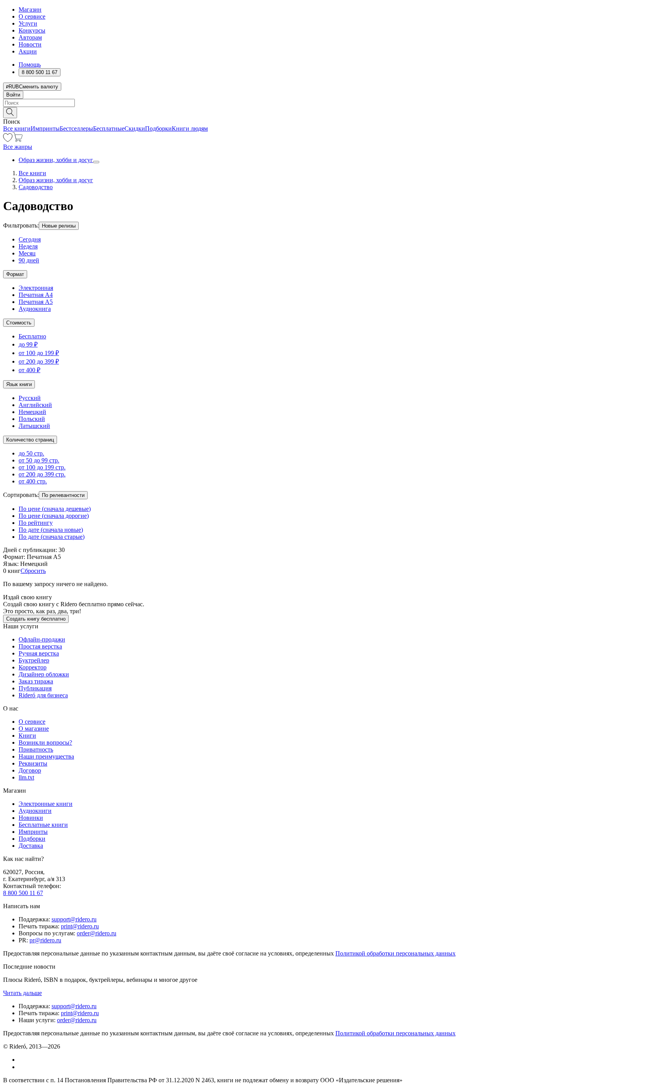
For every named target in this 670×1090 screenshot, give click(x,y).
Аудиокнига (35, 308)
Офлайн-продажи (42, 639)
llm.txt (26, 777)
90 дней (29, 260)
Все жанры (17, 146)
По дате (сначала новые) (51, 529)
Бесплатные (108, 128)
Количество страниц (30, 440)
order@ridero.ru (96, 933)
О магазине (34, 728)
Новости (30, 44)
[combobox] (335, 103)
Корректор (33, 667)
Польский (32, 419)
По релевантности (63, 495)
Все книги (17, 128)
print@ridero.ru (80, 926)
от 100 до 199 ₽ (39, 353)
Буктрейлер (34, 660)
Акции (28, 51)
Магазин (30, 9)
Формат (15, 274)
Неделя (28, 246)
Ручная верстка (39, 653)
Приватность (36, 749)
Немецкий (32, 412)
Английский (35, 405)
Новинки (31, 817)
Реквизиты (33, 763)
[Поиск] (10, 112)
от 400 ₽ (29, 370)
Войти (13, 95)
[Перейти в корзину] (17, 139)
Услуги (28, 23)
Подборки (158, 128)
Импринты (45, 128)
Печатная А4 (36, 294)
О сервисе (32, 16)
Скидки (134, 128)
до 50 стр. (31, 453)
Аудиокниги (35, 810)
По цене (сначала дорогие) (54, 515)
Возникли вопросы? (45, 742)
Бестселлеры (76, 128)
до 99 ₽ (28, 344)
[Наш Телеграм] (22, 1067)
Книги (27, 735)
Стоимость (18, 323)
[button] (335, 112)
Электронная (36, 288)
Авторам (30, 37)
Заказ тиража (36, 681)
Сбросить (33, 570)
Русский (30, 398)
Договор (30, 770)
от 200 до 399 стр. (42, 474)
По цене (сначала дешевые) (55, 508)
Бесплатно (32, 336)
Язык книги (19, 384)
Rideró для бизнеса (43, 695)
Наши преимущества (46, 756)
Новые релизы (59, 226)
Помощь (30, 64)
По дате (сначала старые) (52, 536)
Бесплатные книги (43, 824)
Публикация (35, 688)
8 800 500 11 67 (23, 893)
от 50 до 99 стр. (39, 460)
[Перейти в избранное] (7, 139)
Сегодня (30, 239)
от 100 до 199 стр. (42, 467)
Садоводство (36, 187)
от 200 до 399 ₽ (39, 361)
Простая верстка (40, 646)
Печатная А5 (36, 301)
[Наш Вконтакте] (23, 1059)
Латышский (34, 426)
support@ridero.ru (74, 919)
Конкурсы (32, 30)
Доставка (31, 845)
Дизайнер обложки (44, 674)
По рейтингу (36, 522)
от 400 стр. (33, 481)
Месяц (27, 253)
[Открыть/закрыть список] (96, 162)
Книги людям (190, 128)
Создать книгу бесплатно (36, 619)
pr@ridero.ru (45, 940)
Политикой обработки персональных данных (395, 953)
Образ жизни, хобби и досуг (56, 160)
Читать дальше (22, 993)
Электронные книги (46, 803)
